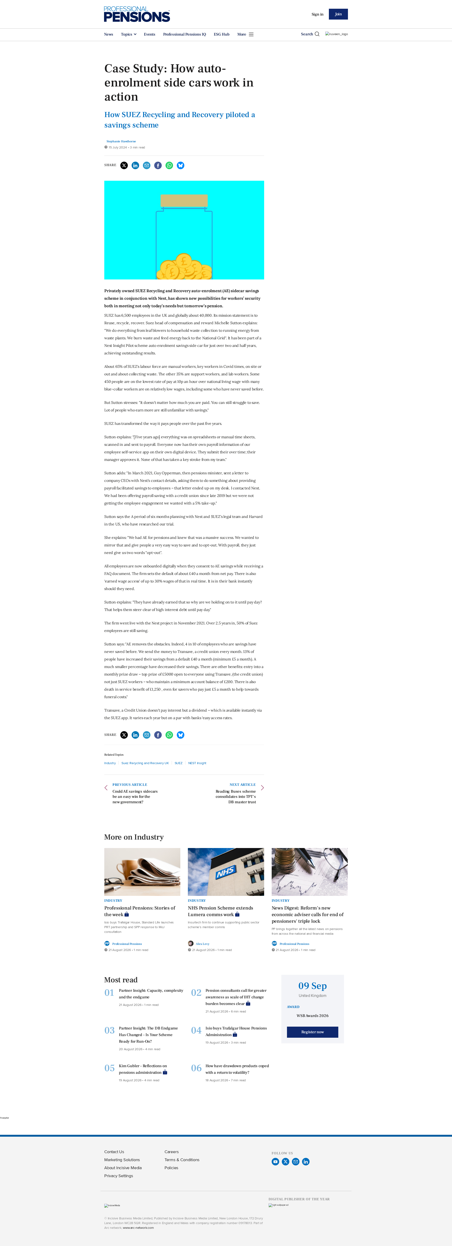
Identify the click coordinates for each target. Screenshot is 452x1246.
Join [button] (338, 14)
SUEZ (178, 762)
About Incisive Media (123, 1168)
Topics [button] (127, 34)
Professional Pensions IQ (184, 34)
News (108, 34)
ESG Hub (222, 34)
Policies (171, 1168)
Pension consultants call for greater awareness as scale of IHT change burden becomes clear (236, 997)
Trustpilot (4, 1117)
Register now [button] (312, 1032)
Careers (172, 1152)
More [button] (242, 34)
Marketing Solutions (122, 1160)
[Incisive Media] (112, 1205)
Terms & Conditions (182, 1160)
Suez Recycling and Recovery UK (145, 762)
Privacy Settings (118, 1176)
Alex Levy (202, 944)
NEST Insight (197, 762)
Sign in (318, 14)
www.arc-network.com (138, 1227)
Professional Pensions (127, 944)
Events (149, 34)
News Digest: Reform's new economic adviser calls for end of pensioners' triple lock (307, 914)
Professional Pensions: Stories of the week (139, 911)
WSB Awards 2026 (312, 1015)
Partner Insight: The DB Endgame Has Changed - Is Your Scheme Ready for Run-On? (148, 1035)
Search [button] (307, 34)
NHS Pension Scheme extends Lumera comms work (220, 911)
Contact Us (114, 1152)
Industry (110, 762)
